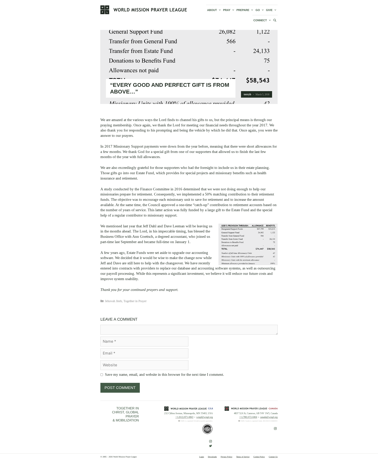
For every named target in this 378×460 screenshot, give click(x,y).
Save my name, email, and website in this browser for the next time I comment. (164, 374)
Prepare (242, 10)
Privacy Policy (226, 457)
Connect (260, 20)
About (212, 10)
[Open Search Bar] (275, 20)
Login (201, 457)
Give (269, 10)
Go (258, 10)
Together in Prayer (134, 301)
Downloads (212, 457)
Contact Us (273, 457)
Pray (226, 10)
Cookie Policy (259, 457)
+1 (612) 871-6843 (184, 417)
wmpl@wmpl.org (204, 417)
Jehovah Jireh (113, 301)
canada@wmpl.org (269, 417)
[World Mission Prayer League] (143, 10)
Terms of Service (242, 457)
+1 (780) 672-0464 (248, 417)
